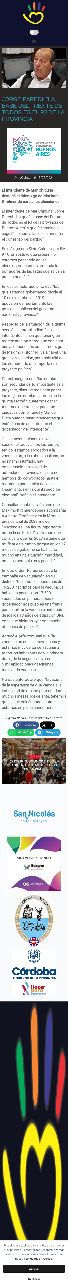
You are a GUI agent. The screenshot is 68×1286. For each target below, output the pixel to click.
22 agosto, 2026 (36, 775)
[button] (34, 41)
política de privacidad (38, 1258)
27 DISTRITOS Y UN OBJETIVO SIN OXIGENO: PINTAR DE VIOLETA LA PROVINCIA (35, 765)
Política (34, 756)
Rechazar (34, 1279)
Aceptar (34, 1269)
